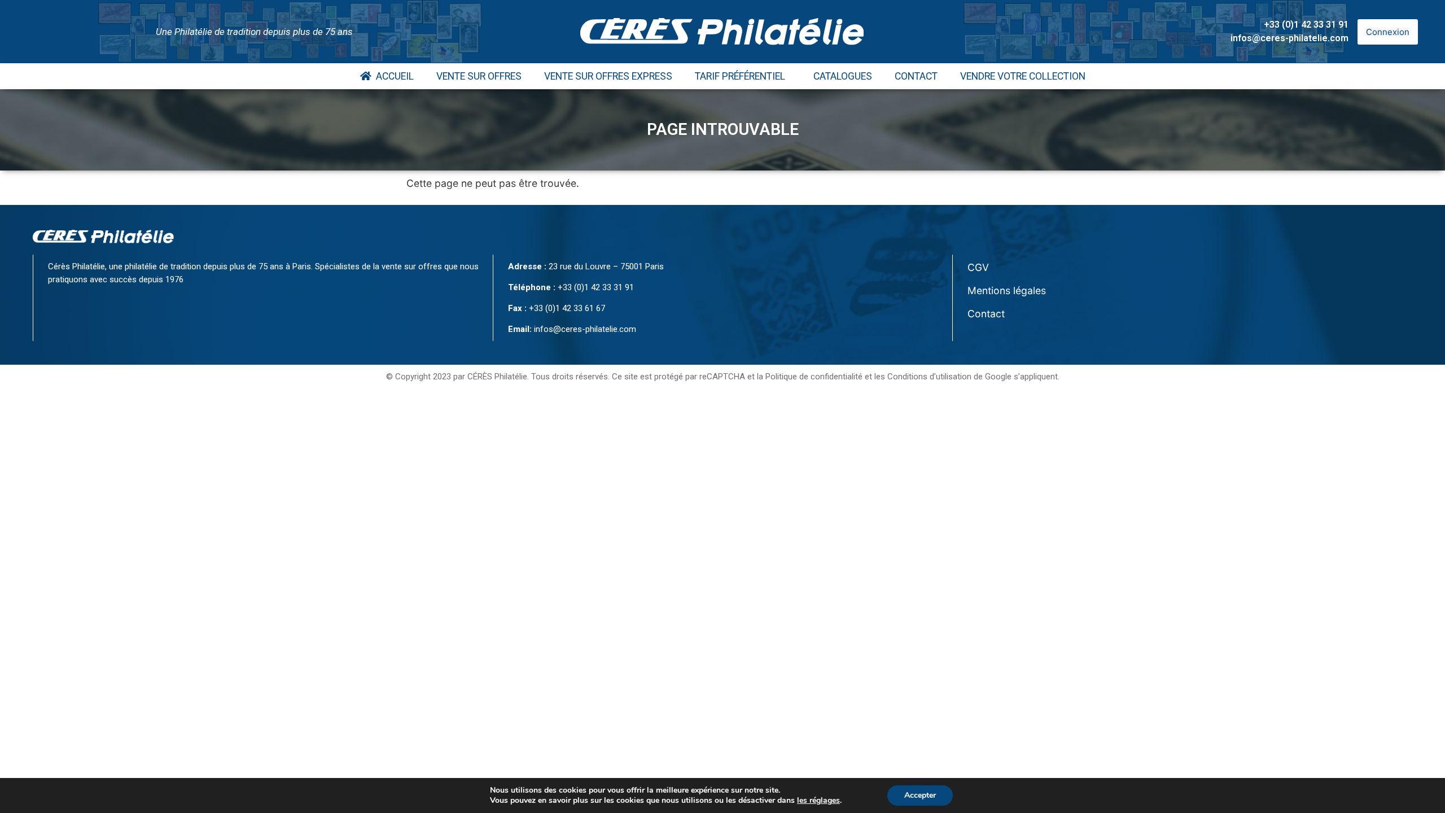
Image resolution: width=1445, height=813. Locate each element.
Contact (916, 76)
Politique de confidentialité (813, 376)
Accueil (392, 76)
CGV (978, 267)
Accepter (920, 795)
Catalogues (842, 76)
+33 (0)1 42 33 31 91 (1306, 24)
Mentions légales (1006, 290)
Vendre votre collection (1022, 76)
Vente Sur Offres (479, 76)
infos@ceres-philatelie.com (1289, 38)
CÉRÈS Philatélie (497, 376)
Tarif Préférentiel (740, 76)
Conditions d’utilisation (929, 376)
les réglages (818, 800)
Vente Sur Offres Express (608, 76)
